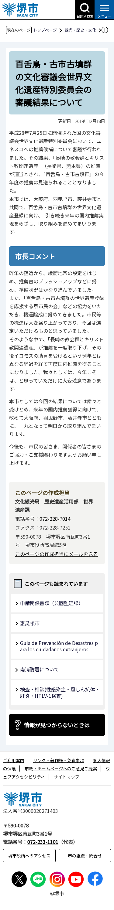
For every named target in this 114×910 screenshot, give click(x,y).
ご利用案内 (13, 760)
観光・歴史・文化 (80, 30)
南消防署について (39, 669)
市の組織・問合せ (85, 856)
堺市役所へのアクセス (29, 856)
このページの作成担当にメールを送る (56, 553)
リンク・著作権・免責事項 (58, 760)
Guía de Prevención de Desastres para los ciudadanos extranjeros (59, 646)
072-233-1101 (42, 841)
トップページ (45, 30)
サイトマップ (66, 777)
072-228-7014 (55, 518)
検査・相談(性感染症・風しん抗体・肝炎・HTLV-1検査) (60, 692)
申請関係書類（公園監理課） (51, 603)
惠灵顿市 (30, 623)
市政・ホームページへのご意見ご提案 (61, 768)
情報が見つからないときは (57, 725)
